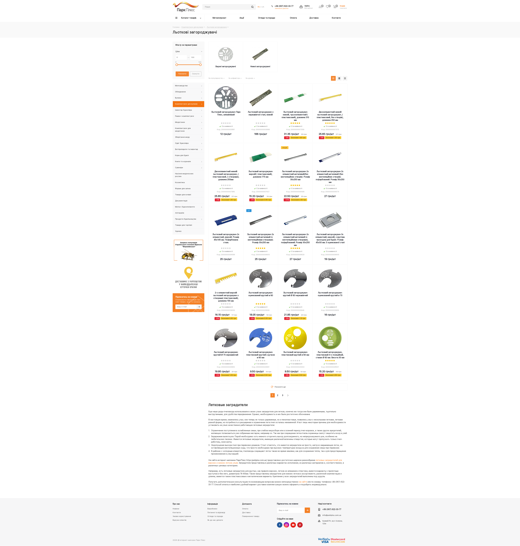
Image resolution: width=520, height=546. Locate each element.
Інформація (212, 504)
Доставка (246, 512)
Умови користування (182, 516)
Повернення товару (250, 516)
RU (259, 7)
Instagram (286, 525)
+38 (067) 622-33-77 (284, 6)
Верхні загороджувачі (226, 66)
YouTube (293, 525)
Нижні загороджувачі (260, 66)
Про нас (176, 504)
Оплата (245, 509)
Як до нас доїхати (215, 520)
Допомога (247, 504)
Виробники (212, 509)
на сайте (303, 482)
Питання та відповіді (216, 512)
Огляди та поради (215, 516)
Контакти (177, 512)
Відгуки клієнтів (179, 520)
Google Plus (300, 525)
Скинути (195, 74)
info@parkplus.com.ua (331, 515)
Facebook (279, 525)
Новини (176, 509)
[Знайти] (252, 7)
